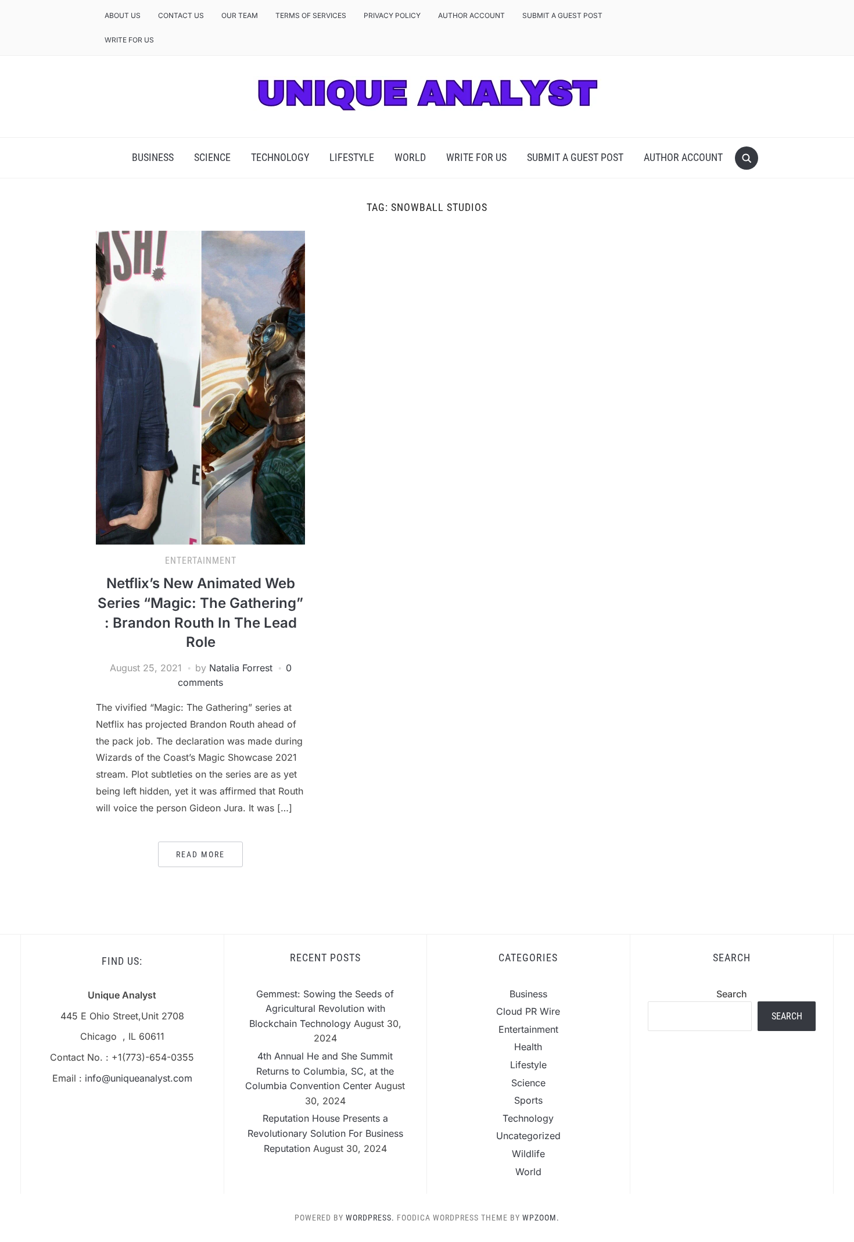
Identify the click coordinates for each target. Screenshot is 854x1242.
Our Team (239, 15)
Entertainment (200, 560)
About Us (123, 15)
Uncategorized (528, 1135)
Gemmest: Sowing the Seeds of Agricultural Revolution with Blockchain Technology (321, 1008)
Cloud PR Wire (528, 1011)
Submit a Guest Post (562, 15)
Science (212, 157)
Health (528, 1047)
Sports (528, 1100)
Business (153, 157)
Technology (280, 157)
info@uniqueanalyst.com (138, 1078)
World (410, 157)
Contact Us (181, 15)
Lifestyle (351, 157)
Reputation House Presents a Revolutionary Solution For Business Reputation (325, 1133)
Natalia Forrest (240, 668)
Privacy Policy (392, 15)
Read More (200, 854)
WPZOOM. (540, 1217)
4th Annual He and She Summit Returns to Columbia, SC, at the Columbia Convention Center (319, 1070)
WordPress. (370, 1217)
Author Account (471, 15)
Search (731, 994)
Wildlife (528, 1153)
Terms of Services (310, 15)
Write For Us (129, 39)
